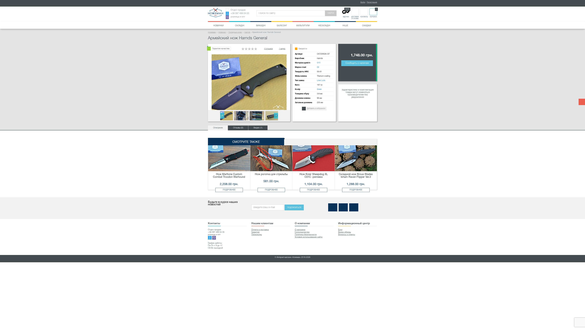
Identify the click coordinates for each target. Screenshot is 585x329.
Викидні (260, 26)
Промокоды (256, 234)
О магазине (300, 230)
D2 (318, 67)
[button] (222, 116)
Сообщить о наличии (357, 63)
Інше (345, 26)
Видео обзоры (344, 232)
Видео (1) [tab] (258, 128)
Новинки (218, 26)
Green (319, 89)
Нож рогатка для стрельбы (271, 174)
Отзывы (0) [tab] (238, 128)
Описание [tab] (218, 128)
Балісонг (282, 26)
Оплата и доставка (260, 230)
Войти (362, 2)
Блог (340, 230)
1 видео (282, 49)
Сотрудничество (302, 232)
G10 (318, 63)
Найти (331, 13)
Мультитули (303, 26)
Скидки (366, 26)
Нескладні (324, 26)
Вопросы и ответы (346, 234)
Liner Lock (321, 80)
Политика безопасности (306, 234)
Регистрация (372, 2)
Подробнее (229, 190)
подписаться (294, 207)
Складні (239, 26)
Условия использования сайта (308, 237)
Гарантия (255, 232)
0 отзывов (268, 49)
